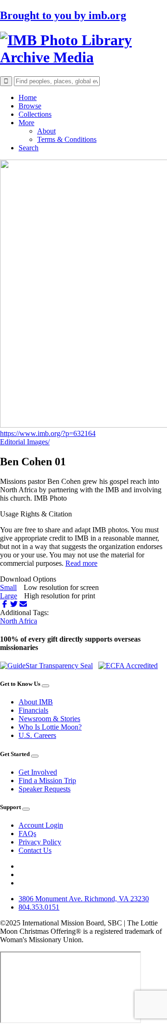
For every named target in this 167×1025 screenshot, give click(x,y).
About (46, 131)
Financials (33, 710)
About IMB (36, 702)
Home (28, 97)
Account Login (41, 825)
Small (8, 587)
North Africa (18, 621)
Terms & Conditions (66, 139)
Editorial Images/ (25, 442)
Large (8, 596)
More (26, 123)
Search (29, 148)
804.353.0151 (39, 907)
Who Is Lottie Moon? (50, 727)
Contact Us (35, 850)
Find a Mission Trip (47, 780)
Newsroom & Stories (49, 719)
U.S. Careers (37, 735)
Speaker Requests (45, 789)
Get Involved (38, 772)
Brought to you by (63, 15)
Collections (35, 114)
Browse (30, 106)
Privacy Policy (40, 842)
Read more (81, 563)
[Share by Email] (23, 604)
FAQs (27, 833)
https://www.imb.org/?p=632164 (48, 433)
